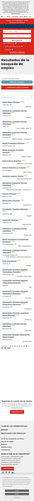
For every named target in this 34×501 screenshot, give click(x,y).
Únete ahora (7, 468)
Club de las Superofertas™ (14, 426)
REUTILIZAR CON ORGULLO (17, 22)
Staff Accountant (9, 261)
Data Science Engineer (11, 161)
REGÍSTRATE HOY (17, 412)
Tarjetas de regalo (7, 441)
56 (5, 348)
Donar (26, 20)
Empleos (4, 444)
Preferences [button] (9, 486)
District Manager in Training (14, 168)
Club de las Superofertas (14, 20)
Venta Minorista (8, 43)
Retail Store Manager (11, 102)
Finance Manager (9, 194)
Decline (17, 494)
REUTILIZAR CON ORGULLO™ (13, 433)
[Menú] (1, 17)
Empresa (8, 49)
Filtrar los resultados (17, 82)
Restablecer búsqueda (17, 52)
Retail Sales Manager (11, 201)
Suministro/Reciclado (12, 46)
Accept (17, 490)
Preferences (17, 497)
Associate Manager (10, 220)
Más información (15, 13)
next (8, 348)
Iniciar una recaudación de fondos (12, 439)
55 (2, 348)
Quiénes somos (6, 447)
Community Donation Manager (15, 209)
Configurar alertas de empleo (17, 87)
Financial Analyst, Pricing (12, 176)
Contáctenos (5, 450)
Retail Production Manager (13, 143)
